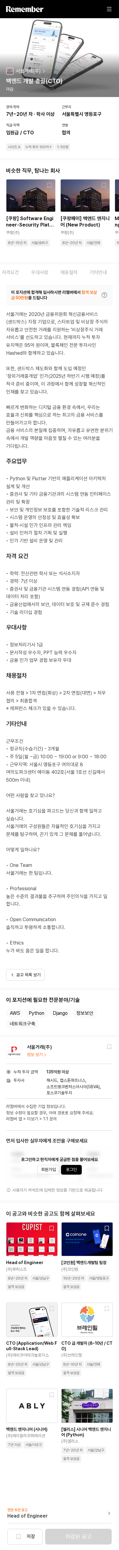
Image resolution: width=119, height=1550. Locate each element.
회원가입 (48, 1169)
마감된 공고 (79, 1536)
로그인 (71, 1169)
